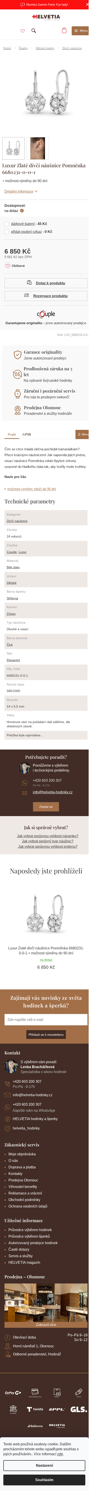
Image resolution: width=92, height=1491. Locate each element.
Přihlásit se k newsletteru (46, 1034)
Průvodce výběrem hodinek (30, 1230)
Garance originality (43, 352)
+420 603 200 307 (47, 780)
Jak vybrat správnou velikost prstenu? (47, 846)
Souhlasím (44, 1480)
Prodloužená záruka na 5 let (48, 371)
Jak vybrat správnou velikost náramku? (47, 836)
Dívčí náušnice (17, 521)
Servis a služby (20, 1256)
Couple (12, 552)
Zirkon (11, 614)
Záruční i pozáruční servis (49, 391)
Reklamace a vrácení (25, 1193)
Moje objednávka (22, 1154)
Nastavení (44, 1465)
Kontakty (15, 1174)
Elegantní (13, 660)
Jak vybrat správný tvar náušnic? (47, 841)
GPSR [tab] (27, 434)
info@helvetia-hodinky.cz (53, 792)
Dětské (12, 583)
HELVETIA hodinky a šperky (35, 1119)
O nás (13, 1161)
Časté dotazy (18, 1249)
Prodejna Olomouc (42, 407)
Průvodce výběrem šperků (29, 1236)
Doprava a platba (22, 1167)
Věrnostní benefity (22, 1187)
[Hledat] (33, 30)
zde (60, 1454)
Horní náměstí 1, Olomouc (33, 1346)
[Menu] (81, 30)
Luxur (23, 552)
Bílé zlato (13, 567)
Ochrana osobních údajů (27, 1206)
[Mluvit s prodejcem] (46, 283)
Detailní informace (18, 191)
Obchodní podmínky (24, 1200)
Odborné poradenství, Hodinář (37, 1354)
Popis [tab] (12, 434)
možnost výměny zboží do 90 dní (31, 489)
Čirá (10, 644)
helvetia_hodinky (26, 1128)
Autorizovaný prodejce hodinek (33, 1243)
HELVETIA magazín (24, 1262)
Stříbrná (12, 598)
